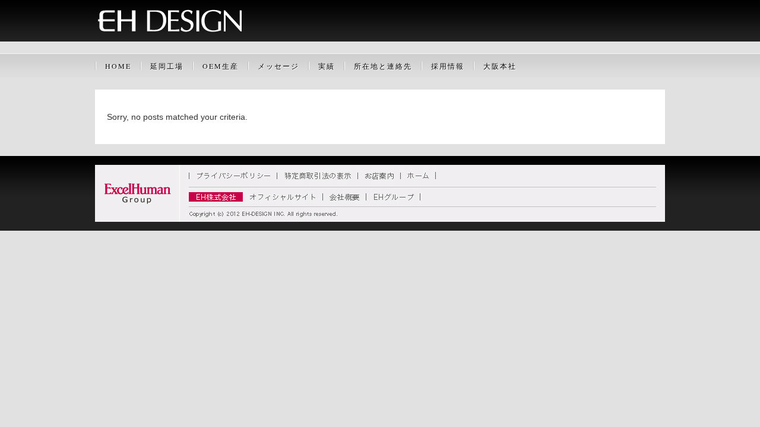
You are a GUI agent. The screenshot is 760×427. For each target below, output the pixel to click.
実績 (326, 66)
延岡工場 (166, 66)
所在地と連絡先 (383, 66)
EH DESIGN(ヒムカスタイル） (380, 38)
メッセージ (278, 66)
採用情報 (447, 66)
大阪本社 (500, 66)
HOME (118, 66)
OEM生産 (220, 66)
